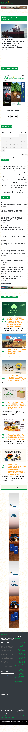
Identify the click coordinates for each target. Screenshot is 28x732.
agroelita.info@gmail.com (20, 715)
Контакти (18, 684)
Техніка (20, 643)
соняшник (16, 190)
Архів (17, 677)
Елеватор (6, 171)
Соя (17, 177)
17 (3, 144)
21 (17, 144)
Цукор (5, 179)
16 (25, 141)
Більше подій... (14, 487)
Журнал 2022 (21, 670)
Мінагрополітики (11, 175)
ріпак (5, 190)
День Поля (22, 168)
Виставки (21, 647)
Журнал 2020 (21, 668)
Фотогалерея (19, 665)
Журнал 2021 (21, 669)
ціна (18, 192)
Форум (23, 177)
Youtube (12, 116)
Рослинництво (22, 642)
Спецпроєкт (18, 649)
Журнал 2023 (21, 672)
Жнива (10, 171)
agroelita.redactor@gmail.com (7, 717)
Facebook (8, 116)
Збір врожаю (17, 171)
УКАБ (20, 177)
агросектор (22, 180)
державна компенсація (8, 183)
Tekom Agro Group (14, 166)
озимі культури (5, 187)
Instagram (16, 116)
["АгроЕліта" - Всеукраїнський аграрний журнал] (8, 2)
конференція (6, 185)
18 (6, 144)
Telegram (19, 116)
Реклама (18, 682)
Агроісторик (21, 645)
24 (3, 147)
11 (6, 141)
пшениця (19, 188)
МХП (23, 173)
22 (21, 144)
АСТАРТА (22, 166)
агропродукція (15, 179)
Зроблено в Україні (7, 173)
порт (9, 187)
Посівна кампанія (9, 177)
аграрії (10, 180)
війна (2, 183)
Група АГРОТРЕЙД (13, 168)
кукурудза (14, 185)
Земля (22, 171)
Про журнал (18, 680)
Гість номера (21, 646)
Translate (11, 675)
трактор (22, 190)
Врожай (5, 168)
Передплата (19, 681)
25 (6, 147)
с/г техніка (9, 190)
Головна (18, 638)
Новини (18, 639)
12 (10, 141)
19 (10, 144)
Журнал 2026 (21, 676)
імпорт (22, 192)
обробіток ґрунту (22, 185)
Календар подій (19, 664)
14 (17, 141)
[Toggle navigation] (25, 2)
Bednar (4, 166)
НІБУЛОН (17, 175)
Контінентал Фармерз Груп (17, 173)
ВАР (26, 166)
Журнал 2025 (21, 674)
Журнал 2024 (21, 673)
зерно (24, 183)
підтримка (24, 187)
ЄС (19, 166)
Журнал (18, 666)
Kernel (8, 166)
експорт (17, 182)
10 (3, 141)
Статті (17, 641)
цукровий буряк (10, 192)
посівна (13, 187)
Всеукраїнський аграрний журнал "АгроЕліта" (11, 721)
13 (14, 141)
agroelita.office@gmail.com (6, 715)
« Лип (13, 157)
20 (14, 144)
